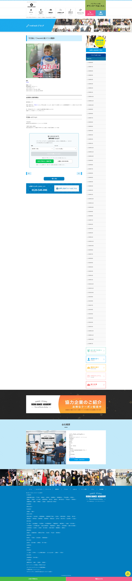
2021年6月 (90, 309)
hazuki (27, 82)
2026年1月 (90, 92)
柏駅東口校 (29, 562)
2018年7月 (90, 343)
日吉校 (56, 516)
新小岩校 (45, 527)
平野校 (33, 499)
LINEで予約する (32, 579)
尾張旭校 (58, 532)
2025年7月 (90, 117)
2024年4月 (90, 181)
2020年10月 (91, 339)
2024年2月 (90, 190)
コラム (92, 489)
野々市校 (44, 542)
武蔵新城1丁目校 (49, 516)
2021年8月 (90, 301)
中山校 (73, 518)
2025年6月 (90, 122)
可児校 (33, 537)
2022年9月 (90, 249)
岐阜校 (28, 537)
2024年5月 (90, 177)
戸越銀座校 (55, 523)
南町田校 (62, 523)
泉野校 (38, 542)
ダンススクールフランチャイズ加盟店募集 (36, 567)
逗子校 (57, 518)
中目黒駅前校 (48, 523)
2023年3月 (90, 228)
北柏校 (38, 562)
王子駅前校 (29, 525)
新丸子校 (63, 518)
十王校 (61, 552)
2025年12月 (91, 96)
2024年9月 (90, 160)
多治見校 (38, 537)
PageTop (128, 574)
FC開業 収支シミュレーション (33, 569)
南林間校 (40, 518)
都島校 (42, 497)
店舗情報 (101, 14)
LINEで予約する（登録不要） (44, 161)
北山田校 (68, 518)
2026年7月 (90, 66)
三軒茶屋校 (64, 525)
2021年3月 (90, 322)
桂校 (32, 511)
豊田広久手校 (41, 532)
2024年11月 (91, 151)
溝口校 (73, 516)
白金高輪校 (35, 523)
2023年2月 (90, 232)
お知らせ (75, 489)
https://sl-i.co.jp (72, 457)
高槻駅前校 (29, 501)
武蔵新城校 (41, 516)
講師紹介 (57, 489)
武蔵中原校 (62, 516)
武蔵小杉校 (29, 516)
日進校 (28, 532)
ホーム (30, 489)
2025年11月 (91, 100)
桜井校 (71, 497)
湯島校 (63, 527)
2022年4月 (90, 266)
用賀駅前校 (52, 525)
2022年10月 (91, 245)
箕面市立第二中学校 (51, 501)
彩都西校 (53, 497)
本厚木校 (34, 518)
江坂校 (43, 501)
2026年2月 (90, 88)
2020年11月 (91, 335)
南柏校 (43, 562)
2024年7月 (90, 168)
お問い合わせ (90, 14)
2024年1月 (90, 194)
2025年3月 (90, 134)
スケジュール (48, 489)
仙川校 (34, 527)
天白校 (47, 532)
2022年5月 (90, 262)
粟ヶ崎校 (33, 542)
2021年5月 (90, 313)
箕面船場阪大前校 (30, 497)
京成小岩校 (51, 527)
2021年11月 (91, 288)
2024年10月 (91, 156)
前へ (29, 173)
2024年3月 (90, 186)
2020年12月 (91, 330)
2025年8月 (90, 113)
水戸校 (34, 552)
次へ (79, 173)
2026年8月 (90, 62)
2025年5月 (90, 126)
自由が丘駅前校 (44, 525)
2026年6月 (90, 70)
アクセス (66, 489)
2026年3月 (90, 83)
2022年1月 (90, 279)
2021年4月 (90, 318)
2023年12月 (91, 198)
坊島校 (47, 497)
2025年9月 (90, 109)
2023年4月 (90, 224)
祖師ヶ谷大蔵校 (71, 525)
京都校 (28, 511)
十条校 (67, 523)
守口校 (37, 497)
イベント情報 (84, 489)
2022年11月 (91, 241)
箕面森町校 (59, 497)
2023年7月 (90, 220)
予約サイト (36, 104)
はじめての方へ (39, 489)
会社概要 (101, 489)
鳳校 (34, 501)
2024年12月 (91, 147)
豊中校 (50, 499)
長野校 (28, 547)
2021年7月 (90, 305)
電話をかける (99, 579)
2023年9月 (90, 211)
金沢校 (28, 542)
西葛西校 (58, 527)
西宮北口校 (29, 506)
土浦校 (56, 552)
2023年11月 (91, 203)
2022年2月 (90, 275)
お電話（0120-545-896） (63, 161)
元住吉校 (35, 516)
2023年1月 (90, 237)
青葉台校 (52, 518)
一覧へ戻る (54, 178)
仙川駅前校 (29, 527)
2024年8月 (90, 164)
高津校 (68, 516)
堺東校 (38, 501)
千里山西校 (66, 497)
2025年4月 (90, 130)
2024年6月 (90, 173)
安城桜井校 (34, 532)
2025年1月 (90, 143)
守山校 (52, 532)
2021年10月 (91, 292)
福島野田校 (44, 499)
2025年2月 (90, 139)
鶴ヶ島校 (35, 557)
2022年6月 (90, 258)
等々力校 (29, 523)
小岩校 (39, 527)
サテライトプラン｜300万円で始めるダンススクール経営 (39, 571)
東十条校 (72, 523)
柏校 (34, 562)
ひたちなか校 (50, 552)
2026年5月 (90, 75)
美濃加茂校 (44, 537)
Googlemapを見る (79, 459)
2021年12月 (91, 284)
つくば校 (29, 552)
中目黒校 (41, 523)
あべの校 (38, 499)
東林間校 (46, 518)
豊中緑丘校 (61, 499)
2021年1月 (90, 326)
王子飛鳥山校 (36, 525)
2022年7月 (90, 254)
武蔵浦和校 (29, 557)
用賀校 (58, 525)
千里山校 (68, 499)
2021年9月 (90, 296)
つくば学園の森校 (41, 552)
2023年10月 (91, 207)
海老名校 (29, 518)
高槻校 (28, 499)
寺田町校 (73, 499)
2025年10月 (91, 105)
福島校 (55, 499)
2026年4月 (90, 79)
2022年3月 (90, 271)
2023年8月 (90, 215)
